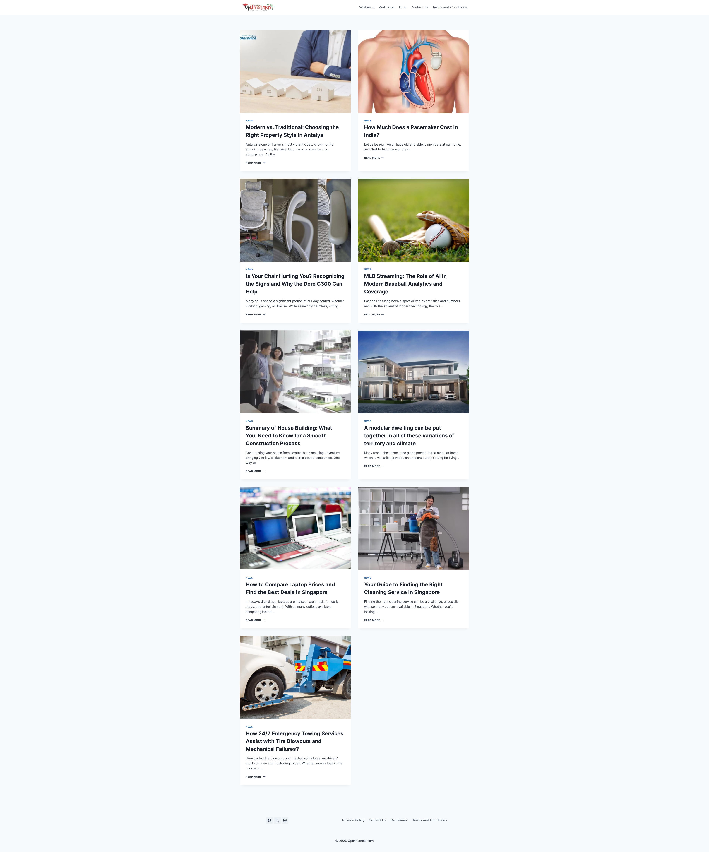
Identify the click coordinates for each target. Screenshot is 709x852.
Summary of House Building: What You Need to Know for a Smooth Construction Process (289, 435)
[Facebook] (269, 820)
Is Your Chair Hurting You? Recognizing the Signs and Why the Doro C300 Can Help (295, 284)
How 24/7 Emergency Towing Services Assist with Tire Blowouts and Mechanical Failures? (294, 741)
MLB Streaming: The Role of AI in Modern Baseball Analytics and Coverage (405, 284)
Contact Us (419, 7)
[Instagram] (285, 820)
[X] (277, 820)
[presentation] (295, 71)
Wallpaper (387, 7)
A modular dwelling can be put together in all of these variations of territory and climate (409, 435)
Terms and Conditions (449, 7)
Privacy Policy (353, 820)
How (402, 7)
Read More (256, 162)
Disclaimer (399, 820)
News (249, 120)
